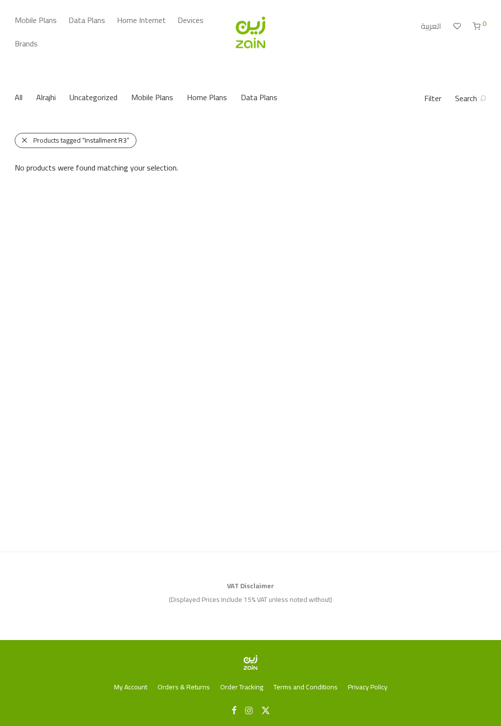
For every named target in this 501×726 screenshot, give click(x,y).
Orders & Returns (184, 687)
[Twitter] (265, 710)
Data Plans (86, 20)
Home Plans (207, 97)
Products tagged (81, 140)
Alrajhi (46, 97)
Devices (191, 20)
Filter (432, 98)
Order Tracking (241, 687)
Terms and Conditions (305, 687)
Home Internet (141, 20)
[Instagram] (248, 710)
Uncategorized (93, 97)
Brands (26, 43)
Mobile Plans (36, 20)
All (19, 97)
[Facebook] (233, 710)
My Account (130, 687)
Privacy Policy (367, 687)
